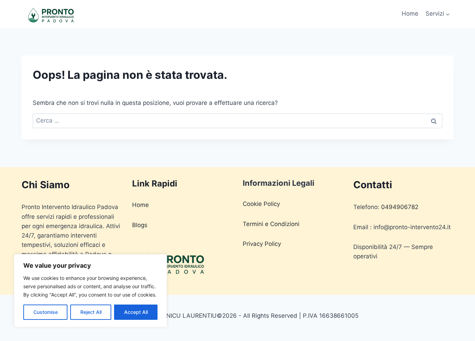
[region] (90, 290)
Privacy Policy (262, 243)
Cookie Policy (261, 203)
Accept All (136, 312)
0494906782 (399, 206)
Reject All (91, 312)
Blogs (139, 225)
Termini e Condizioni (271, 224)
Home (410, 13)
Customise (45, 312)
